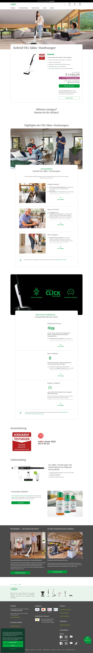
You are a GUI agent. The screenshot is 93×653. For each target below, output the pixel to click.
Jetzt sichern (51, 1)
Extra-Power (56, 66)
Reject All (13, 645)
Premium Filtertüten (15, 495)
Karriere (52, 8)
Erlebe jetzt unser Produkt (60, 259)
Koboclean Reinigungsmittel (26, 495)
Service (45, 8)
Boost (58, 191)
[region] (13, 640)
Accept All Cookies (12, 642)
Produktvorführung (23, 8)
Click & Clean (51, 68)
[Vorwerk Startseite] (13, 4)
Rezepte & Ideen (36, 8)
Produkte (13, 8)
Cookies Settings (13, 648)
